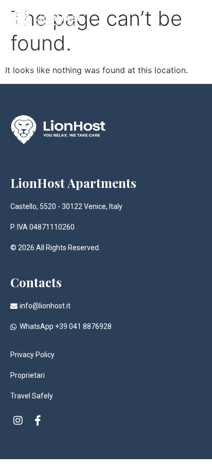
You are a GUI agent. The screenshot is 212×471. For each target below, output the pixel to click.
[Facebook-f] (37, 420)
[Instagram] (18, 420)
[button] (193, 18)
